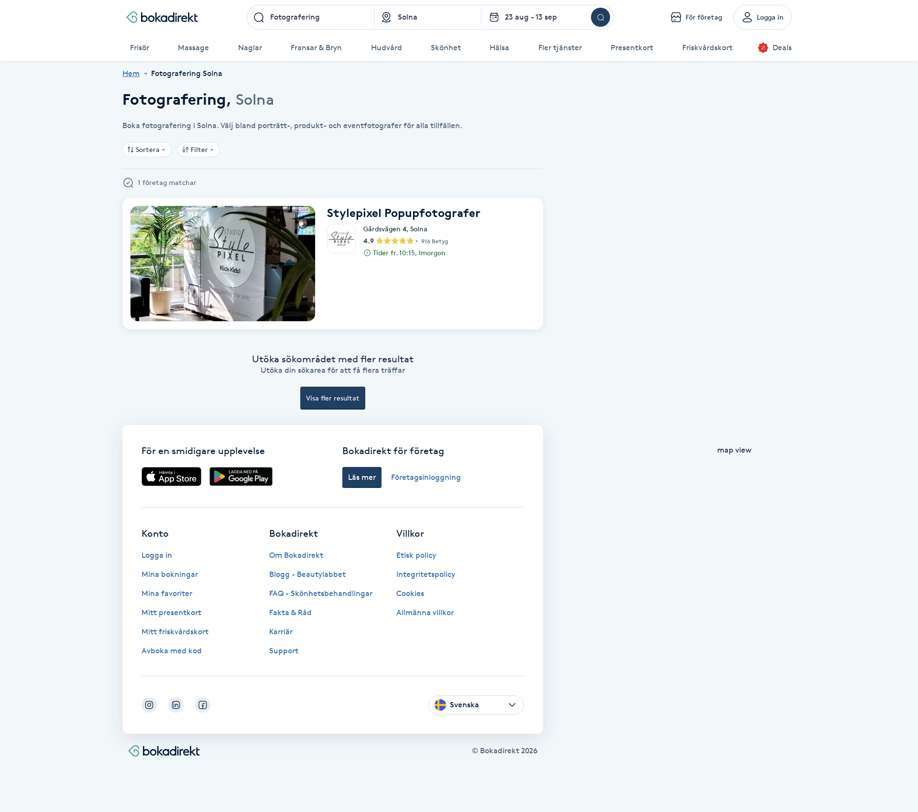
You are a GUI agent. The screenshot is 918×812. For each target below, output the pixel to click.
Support (283, 650)
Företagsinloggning (426, 477)
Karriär (281, 631)
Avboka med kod (172, 650)
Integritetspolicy (425, 574)
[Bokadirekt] (162, 17)
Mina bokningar (170, 574)
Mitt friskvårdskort (175, 631)
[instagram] (149, 705)
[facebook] (202, 705)
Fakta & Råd (290, 612)
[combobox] (311, 17)
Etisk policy (416, 555)
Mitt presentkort (171, 612)
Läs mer (362, 477)
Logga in (157, 555)
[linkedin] (176, 705)
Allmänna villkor (425, 612)
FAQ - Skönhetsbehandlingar (320, 593)
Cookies (410, 593)
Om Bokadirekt (296, 555)
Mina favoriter (167, 593)
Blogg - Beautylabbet (307, 574)
